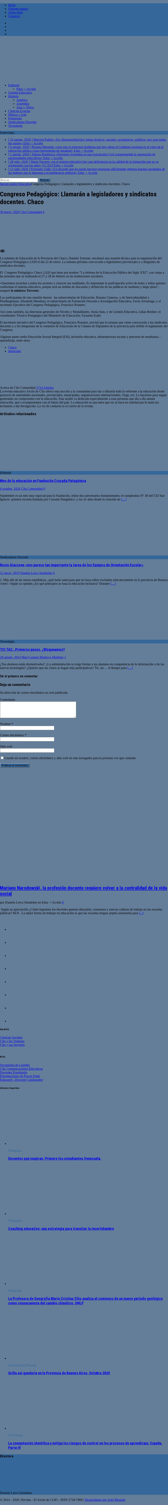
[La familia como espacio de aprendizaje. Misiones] (16, 981)
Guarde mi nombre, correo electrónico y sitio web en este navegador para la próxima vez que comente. (70, 758)
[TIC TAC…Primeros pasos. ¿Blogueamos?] (33, 638)
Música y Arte (17, 114)
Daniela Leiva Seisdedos (36, 573)
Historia (13, 96)
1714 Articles (44, 387)
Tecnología (15, 125)
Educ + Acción (26, 89)
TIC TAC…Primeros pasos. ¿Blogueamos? (32, 649)
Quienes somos (18, 8)
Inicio (12, 5)
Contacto (14, 16)
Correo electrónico (12, 735)
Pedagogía (15, 118)
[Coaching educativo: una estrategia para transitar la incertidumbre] (41, 1213)
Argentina (22, 103)
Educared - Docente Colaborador (21, 1079)
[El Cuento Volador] (16, 955)
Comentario (7, 699)
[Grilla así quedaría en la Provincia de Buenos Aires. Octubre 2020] (41, 1358)
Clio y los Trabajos (12, 1041)
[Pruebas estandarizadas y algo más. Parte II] (16, 942)
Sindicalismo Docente (22, 122)
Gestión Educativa (20, 92)
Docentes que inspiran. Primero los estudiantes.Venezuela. (54, 1158)
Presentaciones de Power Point (20, 1076)
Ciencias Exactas (19, 111)
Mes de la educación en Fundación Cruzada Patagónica (43, 481)
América (21, 100)
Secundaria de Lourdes (15, 1065)
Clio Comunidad (31, 212)
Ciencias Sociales (11, 1037)
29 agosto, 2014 (10, 657)
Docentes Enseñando (13, 1072)
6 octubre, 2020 (10, 488)
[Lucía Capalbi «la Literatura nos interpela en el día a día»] (16, 1008)
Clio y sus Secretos (12, 1044)
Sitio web (6, 746)
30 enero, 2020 (9, 212)
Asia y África (25, 107)
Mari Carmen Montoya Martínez (43, 657)
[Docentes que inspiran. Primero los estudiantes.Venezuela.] (41, 1143)
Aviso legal (15, 12)
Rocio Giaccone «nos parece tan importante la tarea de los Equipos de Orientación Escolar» (71, 565)
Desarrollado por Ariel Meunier (105, 1500)
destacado (14, 351)
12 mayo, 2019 (9, 573)
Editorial (13, 85)
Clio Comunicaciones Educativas (21, 1068)
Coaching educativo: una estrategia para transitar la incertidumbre (61, 1228)
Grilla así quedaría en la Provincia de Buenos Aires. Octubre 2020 (59, 1373)
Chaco (12, 347)
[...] (141, 913)
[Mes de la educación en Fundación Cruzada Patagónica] (33, 469)
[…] (123, 499)
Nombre (5, 724)
